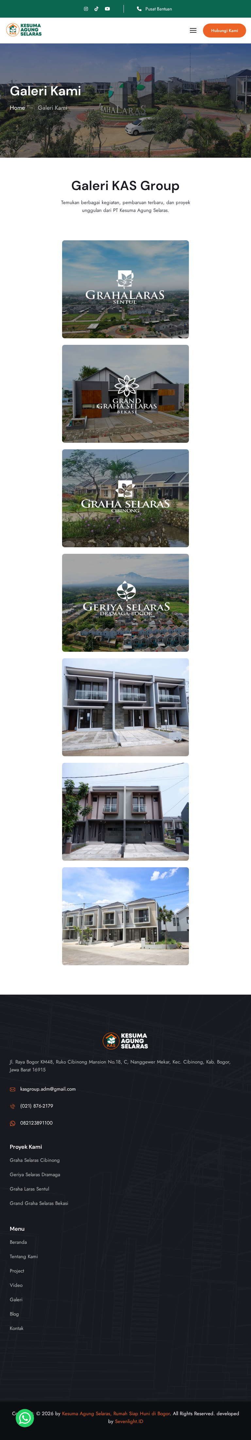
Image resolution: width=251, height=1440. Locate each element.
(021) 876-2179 (36, 1106)
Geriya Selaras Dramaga (35, 1174)
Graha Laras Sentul (29, 1188)
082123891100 (36, 1123)
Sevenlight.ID (129, 1421)
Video (16, 1285)
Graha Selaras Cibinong (35, 1160)
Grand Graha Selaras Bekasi (39, 1203)
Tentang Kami (24, 1256)
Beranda (18, 1242)
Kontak (17, 1328)
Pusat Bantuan (158, 9)
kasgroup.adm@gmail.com (48, 1089)
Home (17, 108)
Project (17, 1270)
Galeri (16, 1299)
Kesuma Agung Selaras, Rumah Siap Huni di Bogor (116, 1413)
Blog (14, 1314)
